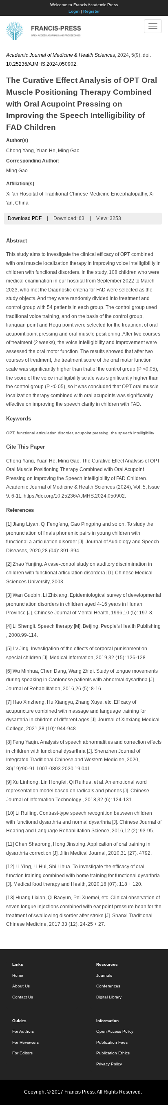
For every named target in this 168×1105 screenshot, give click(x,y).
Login (74, 11)
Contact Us (22, 997)
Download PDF (25, 218)
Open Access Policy (114, 1031)
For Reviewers (25, 1042)
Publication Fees (112, 1042)
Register (91, 11)
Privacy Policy (109, 1064)
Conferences (108, 986)
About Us (21, 986)
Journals (104, 975)
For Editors (22, 1053)
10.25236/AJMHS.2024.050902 (41, 64)
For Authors (23, 1031)
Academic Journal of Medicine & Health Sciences (60, 55)
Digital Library (109, 997)
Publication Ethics (113, 1053)
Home (17, 975)
